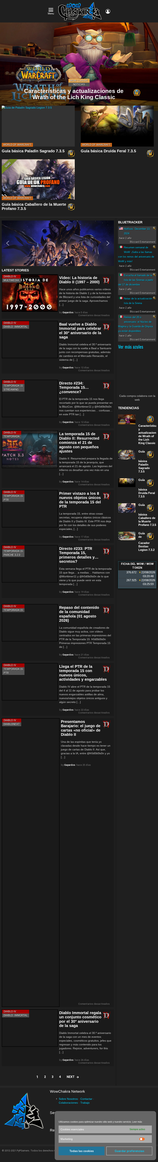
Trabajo (85, 1102)
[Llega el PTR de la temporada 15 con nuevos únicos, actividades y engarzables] (30, 681)
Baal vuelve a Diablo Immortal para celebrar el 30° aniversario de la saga (80, 330)
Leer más (137, 1122)
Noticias (79, 84)
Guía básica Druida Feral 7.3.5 (108, 151)
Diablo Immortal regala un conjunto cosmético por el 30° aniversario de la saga (80, 1019)
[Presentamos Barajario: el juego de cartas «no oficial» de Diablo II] (31, 862)
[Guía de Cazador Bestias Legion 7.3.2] (126, 536)
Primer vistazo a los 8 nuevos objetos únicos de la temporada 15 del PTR (80, 500)
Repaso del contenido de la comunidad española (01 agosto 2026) (79, 614)
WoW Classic (79, 80)
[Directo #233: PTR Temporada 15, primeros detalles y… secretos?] (30, 564)
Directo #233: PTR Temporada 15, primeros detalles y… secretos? (78, 555)
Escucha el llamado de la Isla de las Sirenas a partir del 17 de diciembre (135, 280)
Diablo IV (10, 276)
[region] (58, 243)
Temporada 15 (13, 385)
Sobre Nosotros (68, 1098)
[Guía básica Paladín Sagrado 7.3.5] (38, 126)
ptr (6, 499)
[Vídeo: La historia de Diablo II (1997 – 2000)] (30, 293)
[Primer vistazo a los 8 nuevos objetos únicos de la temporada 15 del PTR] (30, 508)
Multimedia (11, 280)
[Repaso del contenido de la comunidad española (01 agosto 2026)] (30, 623)
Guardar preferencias (129, 1151)
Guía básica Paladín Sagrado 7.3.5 (33, 151)
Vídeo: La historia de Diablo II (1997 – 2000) (79, 280)
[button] (58, 243)
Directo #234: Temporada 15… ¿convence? (74, 387)
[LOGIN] (108, 11)
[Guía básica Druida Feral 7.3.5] (117, 126)
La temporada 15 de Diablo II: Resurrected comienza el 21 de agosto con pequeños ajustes (79, 442)
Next (71, 1077)
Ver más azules (130, 346)
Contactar (86, 1098)
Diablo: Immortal (16, 326)
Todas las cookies (81, 1151)
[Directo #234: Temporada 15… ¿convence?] (30, 398)
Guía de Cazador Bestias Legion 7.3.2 (146, 541)
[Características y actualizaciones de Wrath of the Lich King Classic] (79, 66)
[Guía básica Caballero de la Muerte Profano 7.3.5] (38, 179)
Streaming (11, 389)
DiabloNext (12, 724)
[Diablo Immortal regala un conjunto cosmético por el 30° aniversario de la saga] (30, 1028)
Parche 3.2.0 (12, 555)
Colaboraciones (68, 1102)
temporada (12, 436)
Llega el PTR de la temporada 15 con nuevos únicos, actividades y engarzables (83, 673)
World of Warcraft (17, 144)
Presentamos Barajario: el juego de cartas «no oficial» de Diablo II (80, 728)
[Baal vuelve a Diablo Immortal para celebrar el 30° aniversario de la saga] (30, 339)
